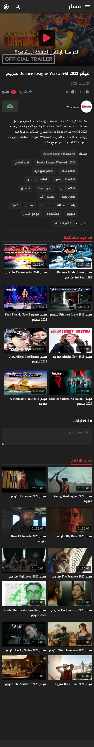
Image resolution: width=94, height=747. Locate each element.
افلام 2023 (68, 171)
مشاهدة (53, 213)
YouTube (73, 107)
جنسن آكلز (46, 196)
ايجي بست (45, 188)
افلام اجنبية (63, 223)
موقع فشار (31, 213)
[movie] (86, 111)
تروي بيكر (68, 196)
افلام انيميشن (65, 179)
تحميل (25, 188)
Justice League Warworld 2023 (56, 162)
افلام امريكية (43, 171)
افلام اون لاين (37, 179)
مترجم (71, 213)
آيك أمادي (22, 162)
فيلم (29, 205)
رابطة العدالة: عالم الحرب (58, 205)
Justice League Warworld (59, 153)
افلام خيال (67, 188)
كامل (15, 205)
